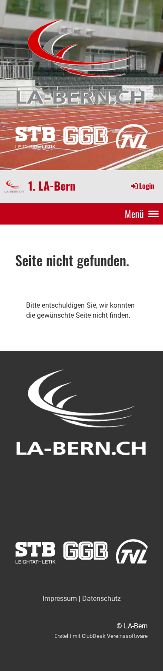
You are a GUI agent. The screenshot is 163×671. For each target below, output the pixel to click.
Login (146, 186)
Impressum (60, 598)
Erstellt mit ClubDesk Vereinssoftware (101, 636)
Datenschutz (101, 598)
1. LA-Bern (52, 186)
